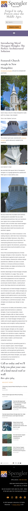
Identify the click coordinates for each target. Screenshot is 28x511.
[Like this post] (13, 463)
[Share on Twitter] (17, 463)
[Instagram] (12, 497)
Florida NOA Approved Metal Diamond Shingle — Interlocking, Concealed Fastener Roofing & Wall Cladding (19, 404)
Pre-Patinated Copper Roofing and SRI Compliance (19, 436)
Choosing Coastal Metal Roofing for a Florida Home (14, 387)
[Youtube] (7, 497)
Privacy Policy (16, 504)
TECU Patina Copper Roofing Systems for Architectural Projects (19, 449)
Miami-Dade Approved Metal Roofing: (12, 394)
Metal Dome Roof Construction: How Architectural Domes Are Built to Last (20, 425)
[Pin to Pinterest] (18, 463)
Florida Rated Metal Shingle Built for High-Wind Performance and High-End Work (14, 415)
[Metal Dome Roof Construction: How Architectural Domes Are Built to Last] (7, 426)
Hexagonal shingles (6, 71)
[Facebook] (20, 497)
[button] (14, 33)
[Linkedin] (16, 497)
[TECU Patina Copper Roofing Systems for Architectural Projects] (7, 451)
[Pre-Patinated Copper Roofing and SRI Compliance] (7, 438)
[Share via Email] (20, 463)
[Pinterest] (24, 497)
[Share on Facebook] (15, 463)
